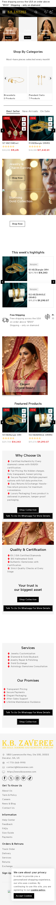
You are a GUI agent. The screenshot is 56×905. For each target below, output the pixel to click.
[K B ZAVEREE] (17, 12)
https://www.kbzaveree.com (21, 771)
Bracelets (9, 95)
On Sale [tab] (45, 111)
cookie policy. (38, 890)
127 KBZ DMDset (10, 143)
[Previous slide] (5, 78)
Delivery (6, 853)
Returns (6, 862)
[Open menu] (4, 12)
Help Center (8, 820)
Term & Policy (9, 795)
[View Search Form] (35, 12)
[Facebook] (4, 778)
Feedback (7, 824)
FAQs (5, 828)
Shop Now (8, 37)
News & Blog (9, 803)
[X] (11, 778)
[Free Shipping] (5, 320)
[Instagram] (17, 778)
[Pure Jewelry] (47, 317)
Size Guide (8, 833)
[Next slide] (50, 78)
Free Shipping (17, 315)
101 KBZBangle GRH (11, 435)
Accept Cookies (24, 896)
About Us (7, 790)
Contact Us (8, 808)
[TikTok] (29, 778)
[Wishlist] (24, 119)
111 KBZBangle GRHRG (39, 143)
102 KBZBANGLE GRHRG (41, 435)
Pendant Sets (37, 95)
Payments (7, 837)
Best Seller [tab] (13, 111)
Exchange (7, 866)
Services (6, 857)
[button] (24, 129)
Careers (6, 799)
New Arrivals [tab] (30, 111)
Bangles (33, 264)
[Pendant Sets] (40, 80)
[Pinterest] (23, 778)
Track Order (8, 849)
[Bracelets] (15, 80)
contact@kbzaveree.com (19, 767)
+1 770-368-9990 (16, 762)
